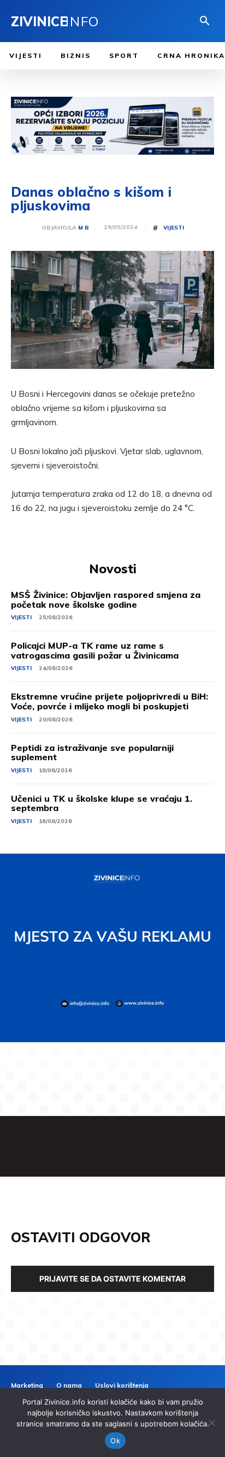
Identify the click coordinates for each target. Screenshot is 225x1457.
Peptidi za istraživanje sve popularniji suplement (92, 752)
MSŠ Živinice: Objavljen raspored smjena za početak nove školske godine (105, 599)
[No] (211, 1422)
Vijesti (173, 228)
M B (83, 228)
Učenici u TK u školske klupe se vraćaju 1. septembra (101, 803)
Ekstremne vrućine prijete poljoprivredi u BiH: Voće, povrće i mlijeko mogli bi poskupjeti (109, 701)
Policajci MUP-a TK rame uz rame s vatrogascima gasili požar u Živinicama (95, 650)
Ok (115, 1440)
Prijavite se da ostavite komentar (112, 1278)
